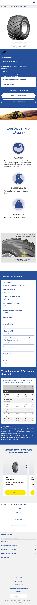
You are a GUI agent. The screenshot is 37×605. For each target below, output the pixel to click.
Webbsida (4, 6)
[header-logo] (8, 2)
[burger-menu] (34, 2)
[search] (30, 2)
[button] (5, 52)
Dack (10, 6)
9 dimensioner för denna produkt (18, 90)
